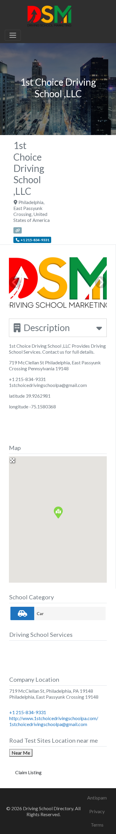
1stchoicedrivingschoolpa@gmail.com (48, 724)
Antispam (97, 797)
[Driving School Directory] (49, 15)
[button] (58, 512)
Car (40, 613)
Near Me (21, 752)
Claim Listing (28, 772)
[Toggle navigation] (13, 35)
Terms (97, 824)
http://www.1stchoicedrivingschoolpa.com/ (53, 718)
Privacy (97, 811)
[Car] (22, 613)
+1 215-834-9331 (27, 712)
